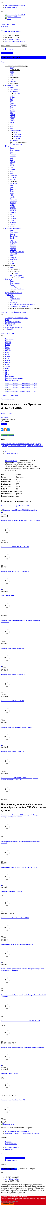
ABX (11, 160)
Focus (12, 109)
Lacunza (13, 156)
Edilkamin (13, 183)
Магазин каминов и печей (15, 5)
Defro (12, 119)
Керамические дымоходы (19, 306)
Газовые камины (16, 144)
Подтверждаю (7, 1204)
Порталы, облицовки (13, 228)
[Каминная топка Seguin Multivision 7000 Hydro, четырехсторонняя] (7, 1063)
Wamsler (13, 209)
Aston (12, 166)
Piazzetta (13, 105)
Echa (11, 124)
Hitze (11, 113)
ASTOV (13, 244)
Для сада (8, 279)
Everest (12, 115)
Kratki (12, 79)
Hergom (12, 111)
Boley (12, 107)
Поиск (24, 45)
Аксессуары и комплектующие (16, 318)
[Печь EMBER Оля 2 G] (7, 611)
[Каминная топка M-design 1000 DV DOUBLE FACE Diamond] (7, 536)
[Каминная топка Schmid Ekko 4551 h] (7, 690)
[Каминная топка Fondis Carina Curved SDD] (7, 934)
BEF (11, 101)
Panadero (13, 154)
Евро (32, 1169)
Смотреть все (15, 89)
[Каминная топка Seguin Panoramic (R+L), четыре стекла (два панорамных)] (7, 637)
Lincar (12, 193)
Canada (12, 224)
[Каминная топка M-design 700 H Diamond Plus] (19, 510)
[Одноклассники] (5, 429)
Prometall (13, 177)
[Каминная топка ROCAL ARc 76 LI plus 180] (7, 563)
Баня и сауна (10, 324)
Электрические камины (14, 378)
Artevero (13, 246)
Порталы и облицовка (35, 446)
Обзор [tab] (7, 451)
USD (19, 17)
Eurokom (13, 218)
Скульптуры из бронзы (13, 293)
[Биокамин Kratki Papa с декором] (7, 909)
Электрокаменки (16, 275)
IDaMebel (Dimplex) (17, 252)
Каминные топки (16, 130)
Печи (7, 146)
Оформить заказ (11, 1144)
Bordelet (13, 234)
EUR (9, 19)
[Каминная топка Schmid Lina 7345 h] (7, 717)
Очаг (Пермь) (19, 277)
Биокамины (14, 91)
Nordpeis (13, 222)
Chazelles (17, 134)
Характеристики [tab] (11, 453)
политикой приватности (9, 1201)
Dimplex (13, 250)
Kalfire (12, 99)
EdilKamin (13, 254)
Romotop (13, 203)
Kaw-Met (13, 81)
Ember (12, 216)
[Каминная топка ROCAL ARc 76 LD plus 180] (7, 587)
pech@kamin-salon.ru (12, 39)
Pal (11, 214)
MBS (11, 195)
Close (3, 62)
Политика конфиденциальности (17, 1131)
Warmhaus (17, 136)
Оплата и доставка (8, 24)
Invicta (12, 187)
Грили (12, 285)
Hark (11, 185)
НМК (12, 164)
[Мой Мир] (8, 429)
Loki (11, 158)
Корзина (8, 1142)
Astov (12, 72)
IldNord (12, 97)
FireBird (17, 93)
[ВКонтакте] (2, 429)
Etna (11, 74)
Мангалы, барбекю (17, 289)
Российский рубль (8, 1169)
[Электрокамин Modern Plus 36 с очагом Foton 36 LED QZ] (7, 883)
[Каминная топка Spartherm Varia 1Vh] (7, 1116)
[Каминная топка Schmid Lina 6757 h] (7, 767)
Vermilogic (13, 302)
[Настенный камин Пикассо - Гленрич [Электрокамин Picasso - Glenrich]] (7, 859)
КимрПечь (13, 236)
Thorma (12, 207)
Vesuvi (12, 226)
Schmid (12, 121)
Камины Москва (7, 312)
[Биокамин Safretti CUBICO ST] (7, 1091)
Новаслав (13, 199)
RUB (23, 15)
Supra (12, 205)
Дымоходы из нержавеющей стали (22, 304)
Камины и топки (11, 85)
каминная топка (11, 461)
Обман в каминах (7, 435)
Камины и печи (11, 7)
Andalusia (13, 259)
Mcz (11, 126)
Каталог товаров (7, 53)
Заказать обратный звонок (15, 41)
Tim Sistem (13, 201)
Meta (11, 76)
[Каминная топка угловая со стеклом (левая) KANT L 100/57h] (7, 1039)
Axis (15, 132)
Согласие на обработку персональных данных (22, 1133)
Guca (11, 152)
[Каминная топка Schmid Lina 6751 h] (7, 664)
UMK (12, 301)
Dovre (12, 220)
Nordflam (13, 212)
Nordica (12, 197)
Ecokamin (17, 138)
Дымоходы (9, 295)
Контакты (4, 26)
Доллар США (22, 1169)
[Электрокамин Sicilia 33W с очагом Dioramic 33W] (7, 960)
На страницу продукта (9, 395)
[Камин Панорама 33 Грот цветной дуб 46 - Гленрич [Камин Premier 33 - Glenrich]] (7, 1012)
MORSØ (13, 179)
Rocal (12, 122)
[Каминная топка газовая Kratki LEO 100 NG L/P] (7, 743)
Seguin (12, 103)
